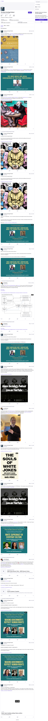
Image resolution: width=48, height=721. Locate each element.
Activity (2, 25)
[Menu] (33, 12)
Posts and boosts (3, 28)
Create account (41, 19)
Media (5, 25)
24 (5, 15)
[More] (33, 64)
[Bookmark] (25, 64)
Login (41, 21)
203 (1, 15)
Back (3, 1)
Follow (30, 12)
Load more (17, 719)
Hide (17, 36)
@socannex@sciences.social (5, 13)
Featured (8, 25)
